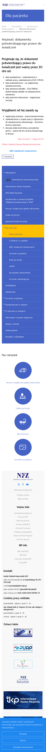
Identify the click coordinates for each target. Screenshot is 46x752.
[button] (43, 5)
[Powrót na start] (22, 5)
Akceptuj (23, 734)
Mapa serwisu (23, 499)
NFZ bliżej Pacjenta (14, 193)
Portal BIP (23, 562)
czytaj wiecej (24, 664)
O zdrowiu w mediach (15, 311)
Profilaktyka (11, 285)
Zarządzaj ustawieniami (23, 747)
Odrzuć (23, 740)
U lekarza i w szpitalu (18, 240)
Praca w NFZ (23, 517)
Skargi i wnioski (12, 324)
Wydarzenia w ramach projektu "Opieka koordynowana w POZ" (19, 200)
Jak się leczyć (11, 228)
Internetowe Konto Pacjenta (18, 186)
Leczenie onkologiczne (19, 279)
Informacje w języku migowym (19, 317)
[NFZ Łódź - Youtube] (27, 484)
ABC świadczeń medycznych (21, 247)
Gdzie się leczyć (13, 215)
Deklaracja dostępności (23, 490)
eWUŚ (11, 266)
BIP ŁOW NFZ (23, 551)
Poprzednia (8, 157)
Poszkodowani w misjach (16, 304)
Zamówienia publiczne (23, 513)
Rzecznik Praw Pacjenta (23, 535)
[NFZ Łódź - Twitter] (19, 484)
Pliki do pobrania (23, 520)
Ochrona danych (23, 539)
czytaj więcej (24, 632)
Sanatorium (10, 292)
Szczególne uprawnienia (19, 272)
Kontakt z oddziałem (15, 336)
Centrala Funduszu (23, 528)
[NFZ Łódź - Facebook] (23, 484)
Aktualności (11, 172)
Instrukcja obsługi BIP (23, 559)
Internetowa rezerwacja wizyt (25, 179)
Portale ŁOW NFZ (23, 524)
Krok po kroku (15, 260)
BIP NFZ (23, 555)
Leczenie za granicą (17, 253)
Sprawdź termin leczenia (16, 221)
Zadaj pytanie (12, 330)
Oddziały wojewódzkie (23, 532)
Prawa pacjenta (15, 234)
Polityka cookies (23, 495)
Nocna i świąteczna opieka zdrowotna (22, 208)
